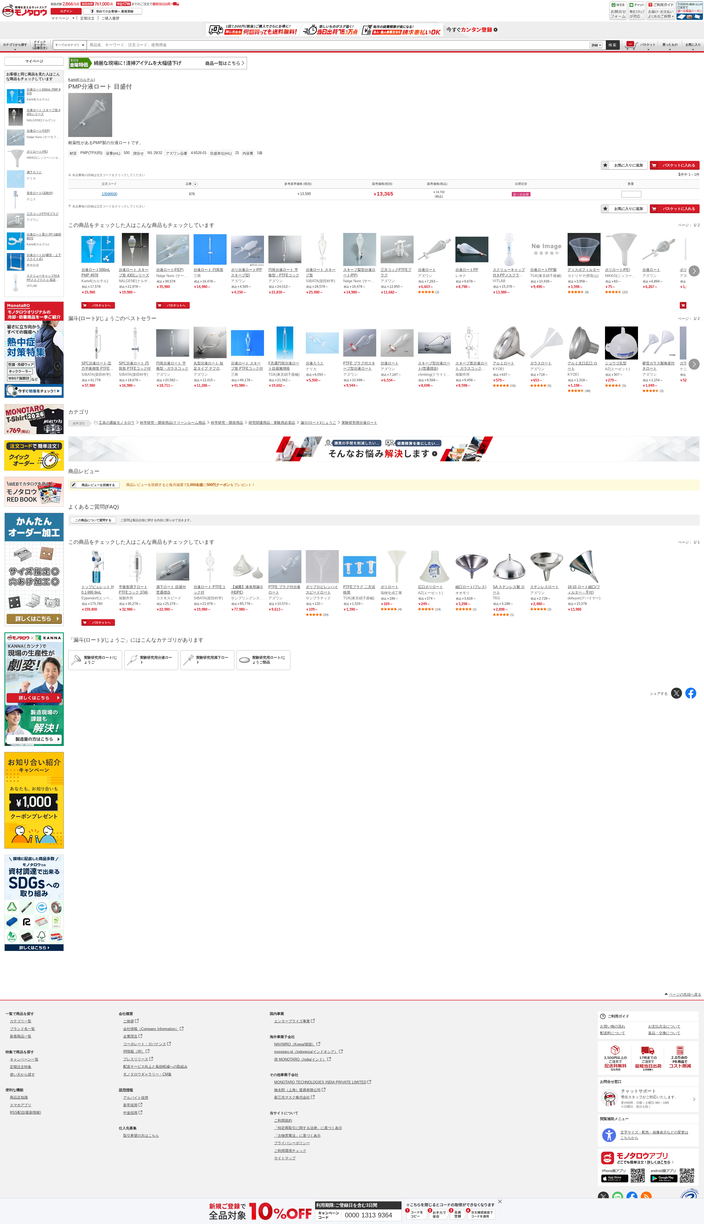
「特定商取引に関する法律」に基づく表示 (308, 1128)
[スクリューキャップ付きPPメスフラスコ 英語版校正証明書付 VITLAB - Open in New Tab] (509, 250)
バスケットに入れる (679, 165)
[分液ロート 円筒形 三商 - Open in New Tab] (210, 250)
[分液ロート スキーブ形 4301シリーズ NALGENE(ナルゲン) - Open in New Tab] (135, 250)
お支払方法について (664, 1026)
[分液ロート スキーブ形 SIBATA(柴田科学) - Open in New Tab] (322, 250)
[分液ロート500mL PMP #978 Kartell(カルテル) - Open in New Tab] (97, 250)
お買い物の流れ (612, 1026)
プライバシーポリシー (292, 1143)
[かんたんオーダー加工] (34, 624)
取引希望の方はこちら (141, 1136)
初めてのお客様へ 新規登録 (114, 11)
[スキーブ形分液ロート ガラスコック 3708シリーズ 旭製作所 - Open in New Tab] (471, 343)
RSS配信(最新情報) (25, 1112)
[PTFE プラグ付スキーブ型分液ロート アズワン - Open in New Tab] (359, 343)
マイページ (60, 18)
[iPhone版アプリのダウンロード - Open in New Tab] (623, 1176)
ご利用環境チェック (290, 1151)
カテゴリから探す (15, 44)
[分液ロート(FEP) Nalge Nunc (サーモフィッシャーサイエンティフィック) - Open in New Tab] (172, 250)
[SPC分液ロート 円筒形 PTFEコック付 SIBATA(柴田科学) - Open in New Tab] (135, 343)
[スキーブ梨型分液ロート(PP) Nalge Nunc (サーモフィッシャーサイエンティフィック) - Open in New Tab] (359, 250)
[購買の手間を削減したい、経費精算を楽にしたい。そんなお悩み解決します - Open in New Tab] (384, 449)
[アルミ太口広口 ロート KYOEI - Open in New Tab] (584, 343)
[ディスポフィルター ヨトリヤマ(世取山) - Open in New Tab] (584, 250)
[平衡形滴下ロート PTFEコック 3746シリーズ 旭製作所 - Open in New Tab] (135, 567)
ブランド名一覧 (22, 1029)
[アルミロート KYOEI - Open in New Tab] (509, 343)
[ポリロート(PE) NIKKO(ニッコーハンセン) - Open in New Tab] (621, 250)
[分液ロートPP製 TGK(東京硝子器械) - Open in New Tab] (546, 250)
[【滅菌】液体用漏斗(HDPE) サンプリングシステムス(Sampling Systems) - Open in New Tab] (247, 567)
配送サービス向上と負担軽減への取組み (155, 1066)
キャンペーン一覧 (24, 1059)
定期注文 (87, 18)
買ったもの (670, 44)
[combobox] (338, 45)
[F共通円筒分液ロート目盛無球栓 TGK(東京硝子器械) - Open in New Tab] (284, 343)
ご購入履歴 (110, 18)
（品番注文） (40, 45)
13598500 (109, 194)
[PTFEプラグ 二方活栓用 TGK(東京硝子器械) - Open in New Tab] (359, 567)
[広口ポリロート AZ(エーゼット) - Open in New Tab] (434, 567)
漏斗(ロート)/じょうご (318, 423)
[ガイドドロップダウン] (661, 14)
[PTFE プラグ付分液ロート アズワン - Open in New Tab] (284, 567)
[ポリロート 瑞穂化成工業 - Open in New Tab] (397, 567)
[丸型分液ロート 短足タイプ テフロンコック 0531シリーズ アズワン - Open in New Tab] (210, 343)
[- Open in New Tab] (615, 1058)
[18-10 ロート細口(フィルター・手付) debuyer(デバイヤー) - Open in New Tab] (584, 567)
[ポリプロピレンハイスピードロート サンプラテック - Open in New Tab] (322, 567)
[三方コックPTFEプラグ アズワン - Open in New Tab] (397, 250)
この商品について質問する (93, 520)
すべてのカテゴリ (67, 44)
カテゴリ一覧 (20, 1021)
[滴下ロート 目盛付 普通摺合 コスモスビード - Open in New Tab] (172, 567)
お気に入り (693, 44)
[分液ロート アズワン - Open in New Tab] (434, 250)
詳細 (595, 45)
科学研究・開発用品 (227, 423)
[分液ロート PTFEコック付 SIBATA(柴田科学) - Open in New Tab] (210, 567)
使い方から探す (22, 1074)
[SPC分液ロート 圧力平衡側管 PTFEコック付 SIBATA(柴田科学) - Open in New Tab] (97, 343)
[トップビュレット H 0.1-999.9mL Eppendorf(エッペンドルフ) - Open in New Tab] (97, 567)
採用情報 (126, 1090)
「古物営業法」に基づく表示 (297, 1136)
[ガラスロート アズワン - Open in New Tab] (546, 343)
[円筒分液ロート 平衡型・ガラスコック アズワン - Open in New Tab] (172, 343)
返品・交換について (664, 1033)
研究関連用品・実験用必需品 (272, 423)
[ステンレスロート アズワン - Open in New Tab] (546, 567)
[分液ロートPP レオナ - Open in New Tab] (471, 250)
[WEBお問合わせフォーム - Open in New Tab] (618, 10)
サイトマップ (285, 1158)
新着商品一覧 (20, 1036)
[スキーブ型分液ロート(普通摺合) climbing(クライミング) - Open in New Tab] (434, 343)
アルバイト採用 (135, 1098)
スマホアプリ (20, 1105)
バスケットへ (101, 305)
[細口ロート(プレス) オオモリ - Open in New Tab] (471, 567)
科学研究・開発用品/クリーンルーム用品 (172, 423)
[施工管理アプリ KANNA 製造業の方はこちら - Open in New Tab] (34, 744)
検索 (613, 45)
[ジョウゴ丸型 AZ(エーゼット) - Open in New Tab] (621, 343)
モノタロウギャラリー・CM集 (147, 1074)
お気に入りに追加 (628, 165)
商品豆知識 (19, 1097)
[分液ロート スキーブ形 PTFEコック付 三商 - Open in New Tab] (247, 343)
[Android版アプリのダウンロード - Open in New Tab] (673, 1176)
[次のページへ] (694, 270)
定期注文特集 (20, 1067)
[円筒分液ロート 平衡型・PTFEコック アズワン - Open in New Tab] (284, 250)
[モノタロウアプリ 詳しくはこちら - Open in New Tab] (648, 1158)
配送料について (612, 1033)
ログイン (66, 11)
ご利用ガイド (618, 1016)
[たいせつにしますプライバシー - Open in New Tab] (689, 1197)
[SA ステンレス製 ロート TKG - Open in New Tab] (509, 567)
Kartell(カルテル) (81, 80)
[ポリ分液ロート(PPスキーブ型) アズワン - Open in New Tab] (247, 250)
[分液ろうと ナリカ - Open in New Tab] (322, 343)
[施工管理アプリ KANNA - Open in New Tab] (34, 702)
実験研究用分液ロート (359, 423)
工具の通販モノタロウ (116, 423)
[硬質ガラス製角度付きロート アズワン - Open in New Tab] (658, 343)
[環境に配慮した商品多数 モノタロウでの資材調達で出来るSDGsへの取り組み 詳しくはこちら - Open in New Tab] (34, 949)
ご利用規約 (283, 1120)
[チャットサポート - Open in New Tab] (636, 10)
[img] (26, 11)
